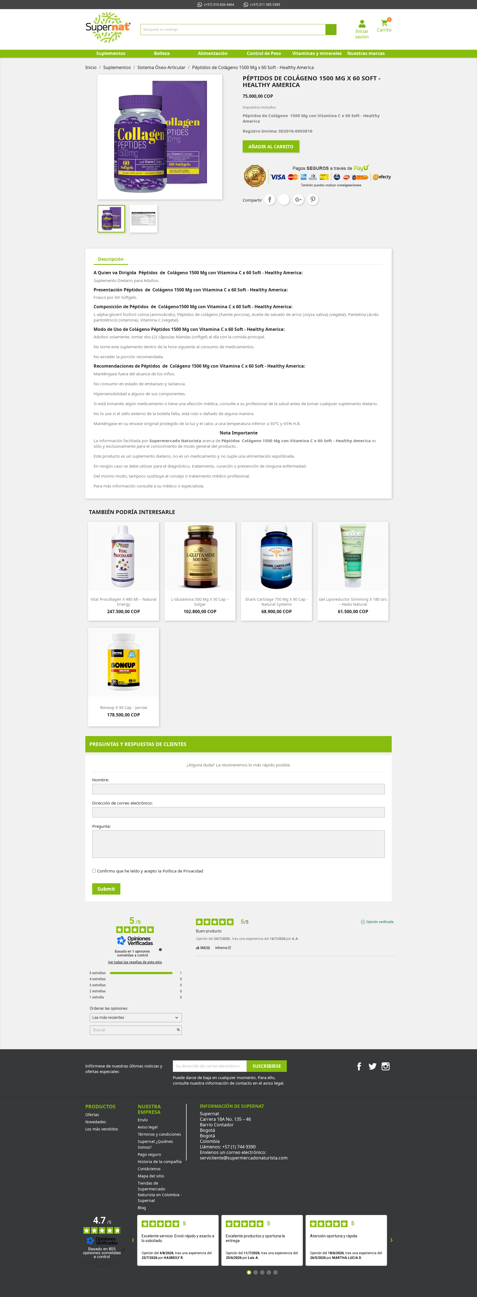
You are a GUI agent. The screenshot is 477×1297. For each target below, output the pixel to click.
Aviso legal (148, 1127)
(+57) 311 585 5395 (265, 4)
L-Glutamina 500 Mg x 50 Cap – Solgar (200, 602)
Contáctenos (149, 1168)
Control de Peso (264, 53)
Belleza (162, 53)
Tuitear (284, 199)
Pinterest (312, 199)
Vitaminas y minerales (316, 53)
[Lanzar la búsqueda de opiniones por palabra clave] (178, 1030)
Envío (143, 1119)
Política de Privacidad (183, 871)
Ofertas (92, 1114)
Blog (142, 1207)
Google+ (298, 199)
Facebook (359, 1066)
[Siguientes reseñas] (391, 1240)
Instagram (385, 1066)
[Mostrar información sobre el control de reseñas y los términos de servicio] (123, 1250)
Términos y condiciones (159, 1134)
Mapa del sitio (151, 1176)
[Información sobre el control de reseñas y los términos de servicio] (160, 949)
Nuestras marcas (366, 53)
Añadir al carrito (270, 147)
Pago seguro (149, 1154)
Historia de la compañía (160, 1161)
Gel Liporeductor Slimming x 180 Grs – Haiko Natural (353, 602)
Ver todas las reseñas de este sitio (135, 962)
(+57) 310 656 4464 (219, 4)
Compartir (269, 199)
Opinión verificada (380, 922)
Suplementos (110, 53)
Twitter (372, 1066)
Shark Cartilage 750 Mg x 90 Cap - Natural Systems (276, 602)
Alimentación (213, 53)
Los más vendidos (101, 1129)
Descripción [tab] (111, 259)
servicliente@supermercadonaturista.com (244, 1158)
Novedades (95, 1121)
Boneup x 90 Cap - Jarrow (123, 707)
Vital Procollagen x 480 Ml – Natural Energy (124, 602)
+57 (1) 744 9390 (239, 1147)
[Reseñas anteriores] (133, 1240)
